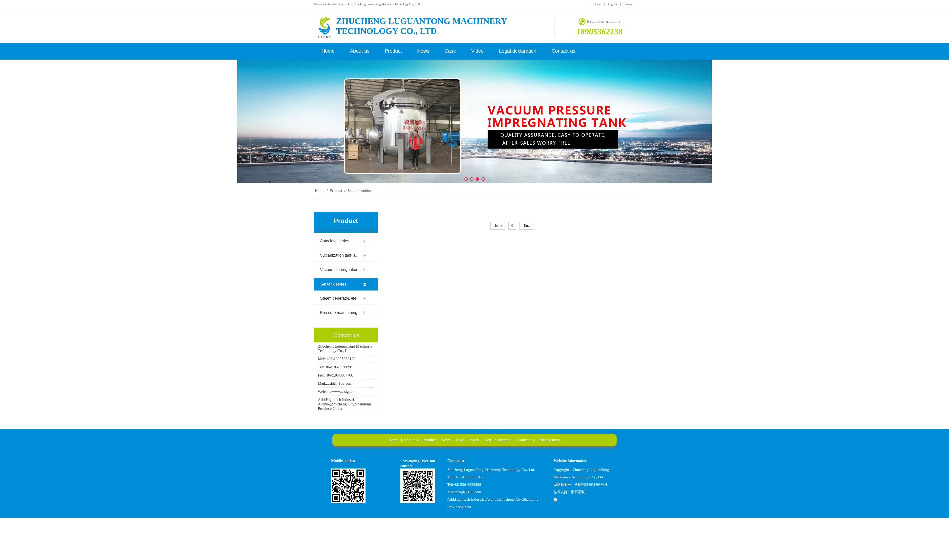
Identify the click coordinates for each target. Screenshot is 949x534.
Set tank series (358, 191)
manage (628, 4)
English (612, 4)
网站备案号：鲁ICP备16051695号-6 (580, 485)
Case (460, 440)
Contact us (525, 440)
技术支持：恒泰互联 (569, 492)
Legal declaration (498, 440)
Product (336, 191)
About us (411, 440)
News (446, 440)
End (527, 225)
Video (474, 440)
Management (549, 440)
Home (319, 191)
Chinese (596, 4)
